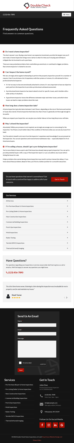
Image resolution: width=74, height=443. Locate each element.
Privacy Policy (37, 440)
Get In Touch (59, 179)
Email (19, 330)
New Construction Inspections (16, 217)
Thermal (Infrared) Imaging (15, 248)
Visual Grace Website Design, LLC (52, 437)
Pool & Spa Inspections (13, 227)
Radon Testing (11, 238)
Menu (68, 14)
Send (20, 370)
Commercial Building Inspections (17, 222)
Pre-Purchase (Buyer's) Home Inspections (20, 206)
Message (21, 338)
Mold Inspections (12, 232)
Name (20, 321)
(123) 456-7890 (9, 15)
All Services (10, 201)
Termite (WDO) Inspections (15, 243)
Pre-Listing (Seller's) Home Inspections (19, 211)
